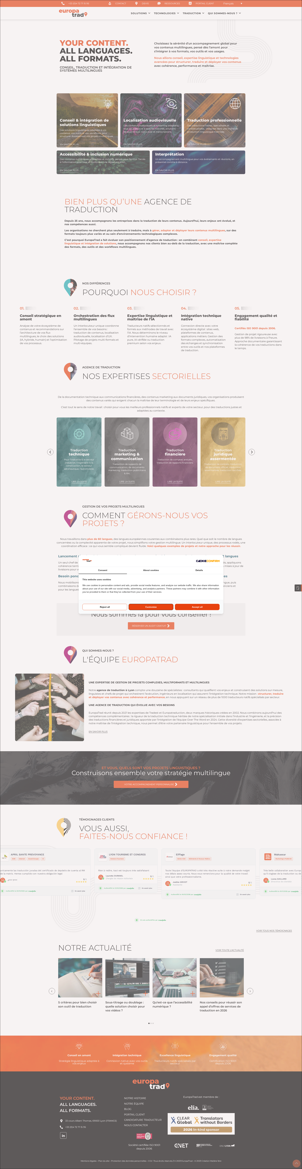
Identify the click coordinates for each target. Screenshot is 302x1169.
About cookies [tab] (151, 570)
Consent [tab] (102, 570)
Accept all (197, 607)
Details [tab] (199, 570)
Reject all (105, 607)
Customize (151, 607)
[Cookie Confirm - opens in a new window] (208, 561)
